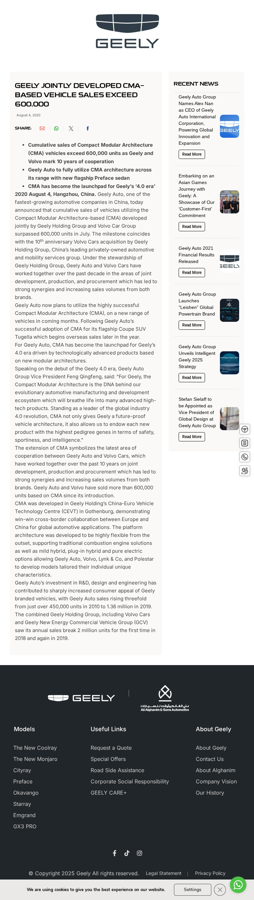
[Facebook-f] (114, 853)
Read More (191, 154)
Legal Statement (164, 873)
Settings (192, 889)
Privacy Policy (210, 873)
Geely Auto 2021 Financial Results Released (196, 254)
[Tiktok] (127, 853)
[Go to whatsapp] (238, 885)
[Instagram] (140, 853)
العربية (186, 14)
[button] (45, 128)
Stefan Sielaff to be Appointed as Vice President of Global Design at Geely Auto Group (197, 412)
